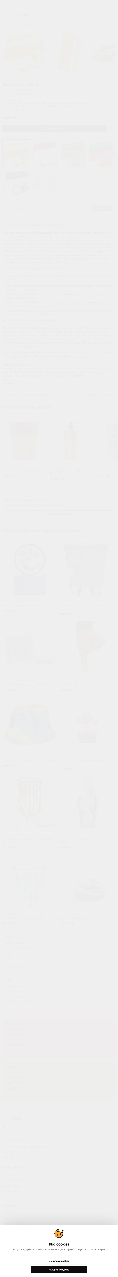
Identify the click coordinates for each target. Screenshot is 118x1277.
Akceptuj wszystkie (59, 1269)
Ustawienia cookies (59, 1261)
